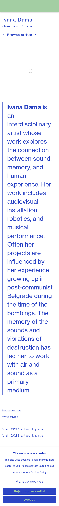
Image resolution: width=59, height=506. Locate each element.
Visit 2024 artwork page (23, 429)
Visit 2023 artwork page (23, 435)
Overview (10, 26)
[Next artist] (35, 35)
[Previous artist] (3, 35)
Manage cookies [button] (29, 482)
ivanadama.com (11, 410)
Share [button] (27, 26)
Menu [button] (54, 6)
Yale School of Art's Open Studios (24, 6)
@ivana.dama (10, 416)
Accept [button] (29, 499)
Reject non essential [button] (29, 491)
